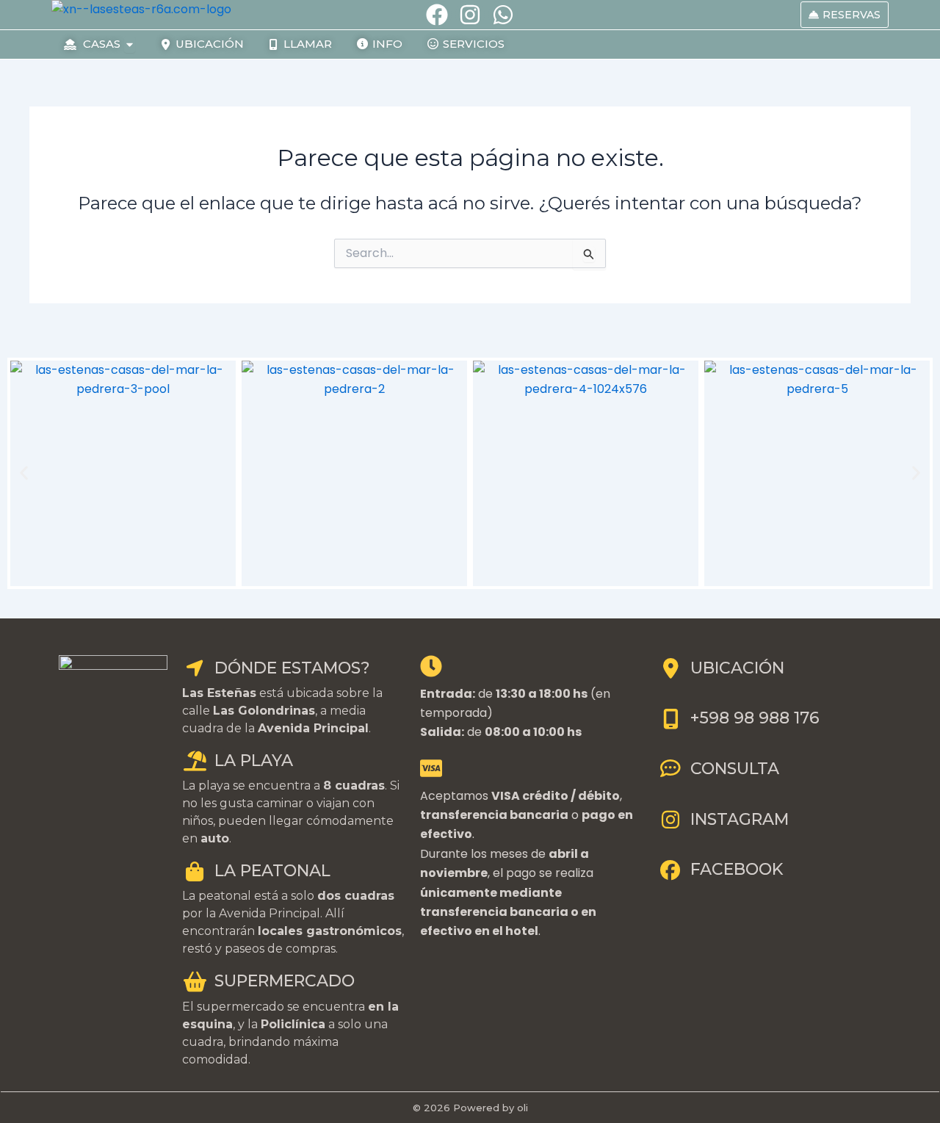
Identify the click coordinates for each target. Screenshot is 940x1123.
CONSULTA (734, 769)
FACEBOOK (736, 869)
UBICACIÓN (737, 668)
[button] (24, 473)
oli (522, 1107)
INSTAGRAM (739, 819)
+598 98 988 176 (755, 718)
